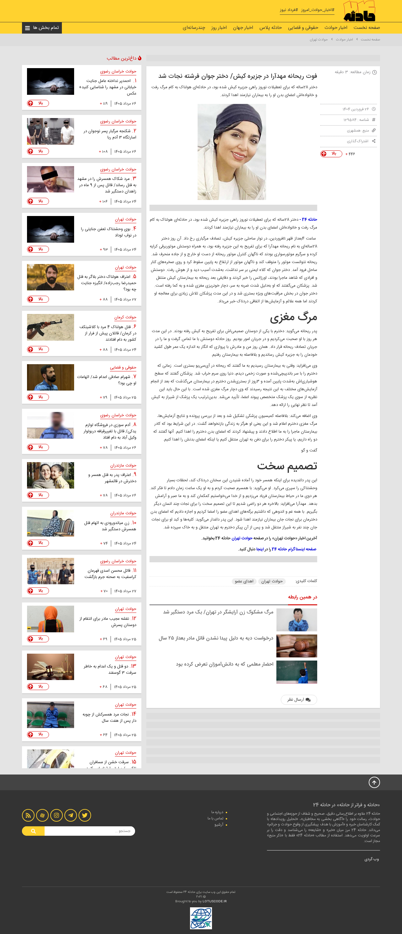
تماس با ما (215, 818)
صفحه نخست (367, 28)
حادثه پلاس (270, 28)
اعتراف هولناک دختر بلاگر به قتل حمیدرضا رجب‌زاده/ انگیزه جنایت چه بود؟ (106, 283)
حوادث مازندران (123, 465)
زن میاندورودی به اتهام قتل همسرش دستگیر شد (110, 526)
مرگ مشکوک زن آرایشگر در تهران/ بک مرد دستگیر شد (218, 612)
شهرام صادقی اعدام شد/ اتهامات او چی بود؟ (106, 380)
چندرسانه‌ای (194, 28)
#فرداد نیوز (289, 10)
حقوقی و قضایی (303, 28)
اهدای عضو (244, 581)
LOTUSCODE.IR (215, 901)
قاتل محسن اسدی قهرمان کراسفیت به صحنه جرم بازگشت (110, 573)
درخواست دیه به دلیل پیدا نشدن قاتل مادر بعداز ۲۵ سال (216, 638)
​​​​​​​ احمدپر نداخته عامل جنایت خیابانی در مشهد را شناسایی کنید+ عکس (107, 87)
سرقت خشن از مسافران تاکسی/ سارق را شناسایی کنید (111, 765)
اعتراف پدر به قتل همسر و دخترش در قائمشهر (112, 478)
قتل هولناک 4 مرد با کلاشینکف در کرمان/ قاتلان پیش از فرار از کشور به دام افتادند (107, 333)
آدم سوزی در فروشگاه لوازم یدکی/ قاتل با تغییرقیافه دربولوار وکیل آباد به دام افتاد (110, 431)
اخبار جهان (243, 28)
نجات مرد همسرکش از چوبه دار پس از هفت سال (109, 717)
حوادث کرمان (125, 317)
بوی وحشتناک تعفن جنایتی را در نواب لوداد (108, 232)
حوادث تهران (319, 40)
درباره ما (217, 812)
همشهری (354, 130)
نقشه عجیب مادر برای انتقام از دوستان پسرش (107, 622)
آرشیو (219, 825)
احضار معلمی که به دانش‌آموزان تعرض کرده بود (224, 664)
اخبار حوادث (335, 28)
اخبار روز (219, 28)
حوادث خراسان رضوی (118, 71)
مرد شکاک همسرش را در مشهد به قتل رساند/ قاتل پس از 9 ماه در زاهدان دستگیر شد (106, 185)
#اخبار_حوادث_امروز (317, 10)
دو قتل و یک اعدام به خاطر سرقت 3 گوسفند (110, 669)
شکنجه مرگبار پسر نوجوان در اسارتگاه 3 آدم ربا (110, 134)
